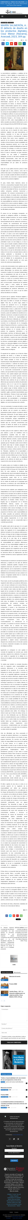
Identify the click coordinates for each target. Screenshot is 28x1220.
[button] (26, 16)
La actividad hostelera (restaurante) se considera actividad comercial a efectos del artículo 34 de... (14, 1103)
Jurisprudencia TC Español (14, 1197)
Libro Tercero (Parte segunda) (14, 5)
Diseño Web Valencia (17, 1218)
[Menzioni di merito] (5, 978)
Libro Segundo (8, 3)
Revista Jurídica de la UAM (14, 1202)
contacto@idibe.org (17, 1134)
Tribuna (2, 1081)
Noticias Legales (8, 20)
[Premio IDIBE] (5, 985)
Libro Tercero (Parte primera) (20, 3)
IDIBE (4, 40)
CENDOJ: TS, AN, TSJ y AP (14, 1194)
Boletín (11, 1212)
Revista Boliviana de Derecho (14, 1200)
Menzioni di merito (14, 976)
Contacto (16, 1212)
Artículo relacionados (7, 972)
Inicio (2, 20)
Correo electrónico (14, 1152)
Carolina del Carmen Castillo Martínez (14, 1081)
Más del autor (17, 972)
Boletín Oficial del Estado (14, 1199)
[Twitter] (14, 1139)
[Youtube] (18, 1139)
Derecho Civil (3, 1107)
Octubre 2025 (10, 22)
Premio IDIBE (13, 984)
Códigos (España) (14, 1196)
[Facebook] (9, 1139)
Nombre (14, 1148)
